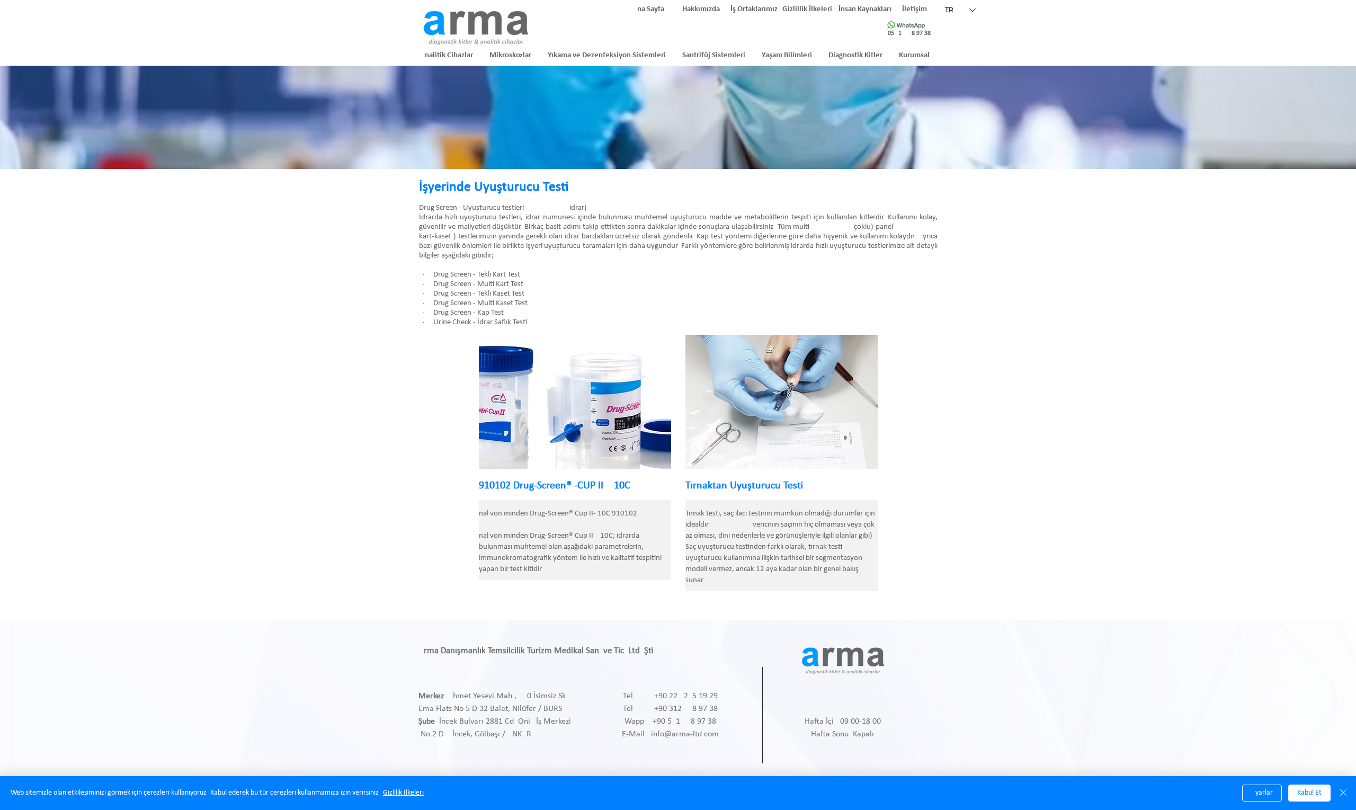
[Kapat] (1343, 793)
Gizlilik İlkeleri (403, 793)
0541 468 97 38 (909, 33)
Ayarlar (1262, 793)
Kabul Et (1309, 793)
